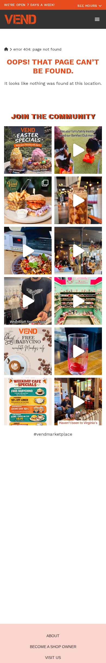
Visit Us (53, 657)
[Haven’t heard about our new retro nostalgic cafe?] (78, 401)
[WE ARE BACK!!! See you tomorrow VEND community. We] (28, 150)
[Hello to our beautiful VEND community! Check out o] (28, 401)
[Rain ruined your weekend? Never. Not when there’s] (78, 301)
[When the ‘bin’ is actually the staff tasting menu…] (28, 301)
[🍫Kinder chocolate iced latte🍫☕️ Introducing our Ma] (78, 200)
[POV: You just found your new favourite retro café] (78, 250)
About (53, 636)
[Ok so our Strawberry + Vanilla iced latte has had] (78, 351)
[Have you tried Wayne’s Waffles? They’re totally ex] (28, 250)
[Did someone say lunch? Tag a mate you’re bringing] (28, 200)
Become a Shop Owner (53, 647)
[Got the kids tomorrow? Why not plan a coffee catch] (28, 351)
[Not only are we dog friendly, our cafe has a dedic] (78, 150)
